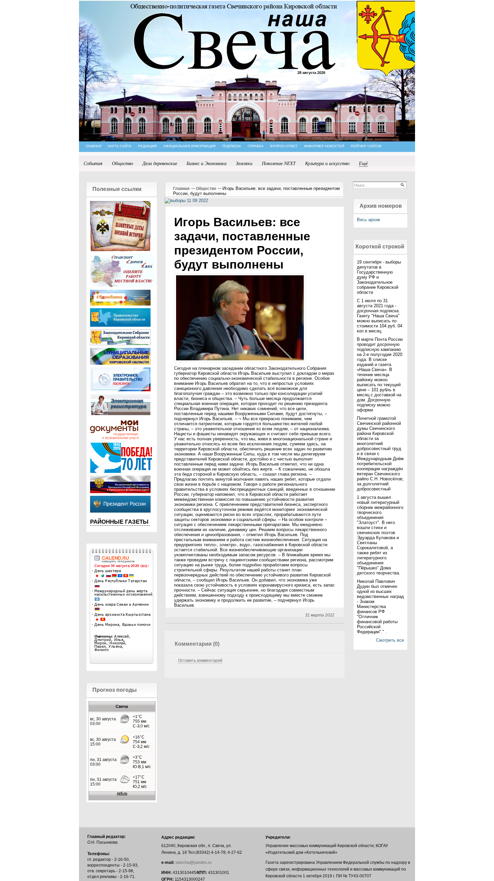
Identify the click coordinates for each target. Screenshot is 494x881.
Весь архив (368, 219)
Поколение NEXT (279, 163)
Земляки (244, 163)
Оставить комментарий (200, 660)
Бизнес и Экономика (207, 163)
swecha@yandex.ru (193, 862)
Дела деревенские (159, 163)
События (93, 163)
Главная (181, 188)
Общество (122, 163)
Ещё (363, 163)
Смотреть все (390, 640)
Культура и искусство (327, 163)
